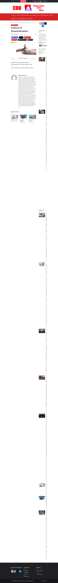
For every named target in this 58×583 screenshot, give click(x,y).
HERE (31, 67)
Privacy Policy (39, 574)
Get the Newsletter (33, 15)
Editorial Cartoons (23, 22)
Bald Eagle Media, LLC (30, 580)
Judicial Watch (26, 572)
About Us (51, 15)
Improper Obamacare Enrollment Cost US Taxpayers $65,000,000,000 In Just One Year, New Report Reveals (46, 138)
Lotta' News (25, 574)
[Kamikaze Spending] (23, 117)
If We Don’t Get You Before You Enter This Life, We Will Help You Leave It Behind (46, 349)
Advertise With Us (40, 570)
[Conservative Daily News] (29, 8)
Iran (15, 15)
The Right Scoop (26, 576)
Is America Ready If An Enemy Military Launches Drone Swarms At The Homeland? (46, 235)
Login (38, 572)
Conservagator (26, 570)
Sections (18, 15)
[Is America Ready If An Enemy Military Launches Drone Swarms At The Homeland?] (42, 215)
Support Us (46, 15)
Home (12, 15)
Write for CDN (40, 15)
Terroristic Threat (14, 119)
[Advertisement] (43, 190)
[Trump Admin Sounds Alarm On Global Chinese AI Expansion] (42, 377)
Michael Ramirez (15, 34)
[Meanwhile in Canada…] (32, 117)
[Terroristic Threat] (14, 117)
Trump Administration (25, 15)
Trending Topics (17, 22)
